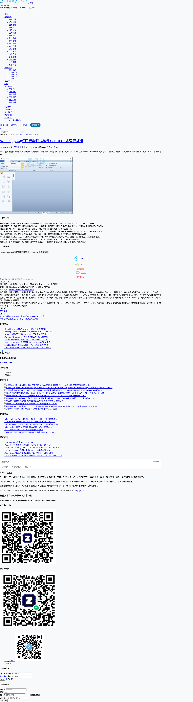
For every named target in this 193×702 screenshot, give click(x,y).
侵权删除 (12, 102)
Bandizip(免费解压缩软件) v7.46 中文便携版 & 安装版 (25, 334)
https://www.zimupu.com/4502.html (21, 290)
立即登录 (3, 363)
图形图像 (12, 35)
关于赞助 (12, 94)
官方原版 (12, 62)
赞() (55, 147)
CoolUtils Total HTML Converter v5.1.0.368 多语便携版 (25, 329)
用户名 (2, 689)
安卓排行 (8, 112)
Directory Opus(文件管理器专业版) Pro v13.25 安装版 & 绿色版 (28, 332)
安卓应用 (8, 81)
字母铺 (30, 3)
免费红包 (8, 118)
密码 (9, 676)
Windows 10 (13, 74)
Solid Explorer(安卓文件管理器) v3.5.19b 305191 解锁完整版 (27, 342)
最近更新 (8, 107)
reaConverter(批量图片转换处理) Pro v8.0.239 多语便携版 (26, 340)
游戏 (6, 84)
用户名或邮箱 (5, 674)
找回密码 (23, 125)
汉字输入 (12, 52)
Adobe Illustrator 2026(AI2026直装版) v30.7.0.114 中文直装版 (27, 348)
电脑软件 (8, 17)
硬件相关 (12, 44)
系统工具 (12, 38)
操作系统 (8, 68)
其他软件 (12, 57)
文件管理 (3, 240)
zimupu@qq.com (28, 279)
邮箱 (2, 692)
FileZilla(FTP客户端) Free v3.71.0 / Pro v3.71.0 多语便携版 (26, 345)
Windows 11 (13, 72)
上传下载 (12, 33)
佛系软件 (5, 467)
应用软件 (12, 25)
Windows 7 (13, 76)
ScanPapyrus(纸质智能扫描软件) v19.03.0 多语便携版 (41, 141)
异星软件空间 (16, 467)
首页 (6, 14)
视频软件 (12, 19)
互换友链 (156, 461)
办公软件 (12, 46)
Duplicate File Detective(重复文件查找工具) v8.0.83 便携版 (26, 337)
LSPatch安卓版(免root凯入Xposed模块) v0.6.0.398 (19, 319)
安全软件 (12, 49)
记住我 (10, 679)
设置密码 (3, 698)
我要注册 (13, 125)
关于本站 (8, 86)
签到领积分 (35, 125)
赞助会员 (12, 89)
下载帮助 (12, 97)
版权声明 (12, 100)
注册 (10, 363)
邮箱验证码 (4, 695)
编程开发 (12, 54)
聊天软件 (12, 41)
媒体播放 (12, 22)
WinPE (11, 78)
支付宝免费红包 (15, 120)
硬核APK (28, 467)
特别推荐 (12, 65)
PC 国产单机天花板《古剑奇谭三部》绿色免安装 (19, 316)
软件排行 (8, 110)
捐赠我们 (12, 92)
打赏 (7, 282)
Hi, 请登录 (4, 125)
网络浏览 (12, 27)
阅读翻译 (12, 30)
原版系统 (12, 70)
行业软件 (12, 60)
